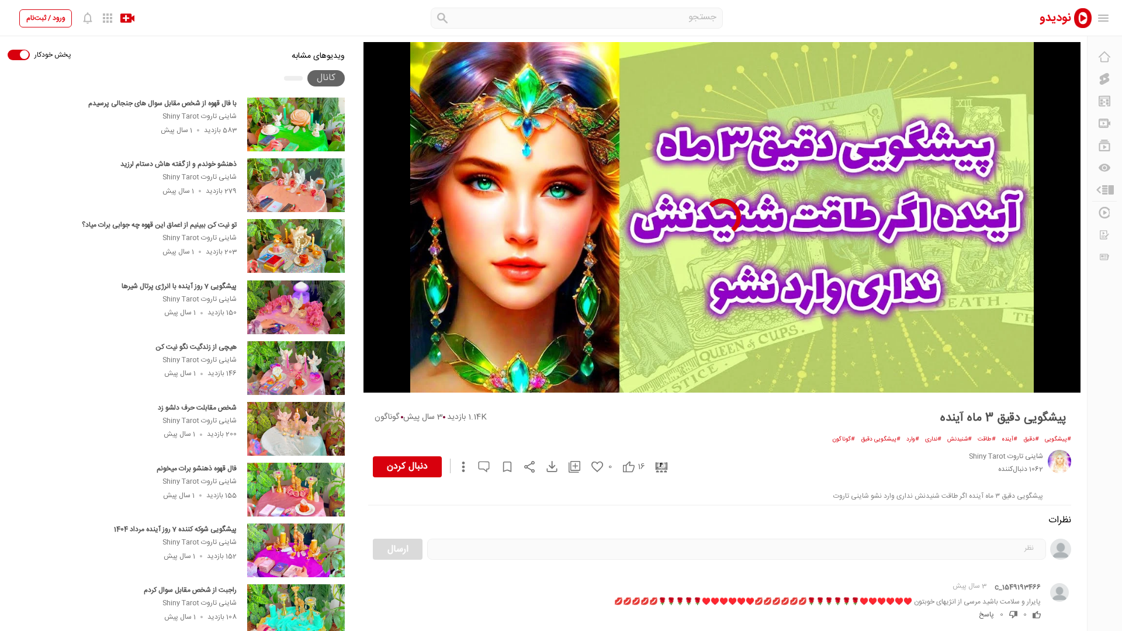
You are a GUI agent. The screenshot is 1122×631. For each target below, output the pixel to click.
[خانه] (1104, 57)
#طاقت (987, 439)
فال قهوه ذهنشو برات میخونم (197, 468)
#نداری (933, 439)
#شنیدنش (959, 439)
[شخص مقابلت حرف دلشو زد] (296, 429)
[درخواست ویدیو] (1104, 235)
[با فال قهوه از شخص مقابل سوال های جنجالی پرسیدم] (296, 124)
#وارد (912, 439)
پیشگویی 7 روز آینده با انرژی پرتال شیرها (179, 286)
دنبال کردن (407, 466)
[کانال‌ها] (1104, 123)
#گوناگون (843, 439)
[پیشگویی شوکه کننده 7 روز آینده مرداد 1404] (296, 550)
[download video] (546, 466)
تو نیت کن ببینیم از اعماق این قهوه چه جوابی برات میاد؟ (159, 225)
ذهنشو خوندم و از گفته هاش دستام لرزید (178, 164)
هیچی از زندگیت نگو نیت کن (196, 347)
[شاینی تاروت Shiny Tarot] (1059, 461)
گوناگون (387, 417)
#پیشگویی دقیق (881, 439)
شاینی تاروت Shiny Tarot (199, 116)
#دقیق (1031, 439)
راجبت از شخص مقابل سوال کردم (190, 590)
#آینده (1009, 439)
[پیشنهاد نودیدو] (1104, 101)
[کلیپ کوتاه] (1104, 79)
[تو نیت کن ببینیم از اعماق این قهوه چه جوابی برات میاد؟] (296, 246)
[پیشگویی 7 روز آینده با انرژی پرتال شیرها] (296, 307)
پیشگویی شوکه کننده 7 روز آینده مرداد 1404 (175, 529)
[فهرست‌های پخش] (1104, 145)
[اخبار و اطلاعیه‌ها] (1104, 257)
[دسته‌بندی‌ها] (1104, 190)
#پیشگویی (1058, 439)
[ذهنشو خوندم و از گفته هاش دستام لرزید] (296, 185)
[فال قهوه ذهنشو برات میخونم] (296, 489)
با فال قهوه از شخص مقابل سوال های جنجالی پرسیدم (162, 103)
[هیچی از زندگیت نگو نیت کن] (296, 368)
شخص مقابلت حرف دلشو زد (197, 408)
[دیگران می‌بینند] (1104, 168)
